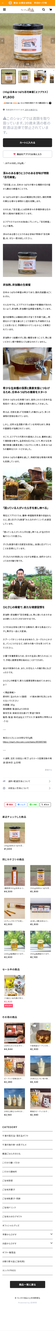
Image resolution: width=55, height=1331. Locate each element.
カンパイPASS (9, 1270)
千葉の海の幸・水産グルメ (14, 1144)
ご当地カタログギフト (12, 1216)
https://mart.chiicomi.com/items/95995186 (25, 742)
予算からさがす (9, 1234)
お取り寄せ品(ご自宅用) (13, 1261)
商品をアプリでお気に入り (29, 154)
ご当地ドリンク (9, 1207)
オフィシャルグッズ (10, 1225)
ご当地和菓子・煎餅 (11, 1198)
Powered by (24, 1303)
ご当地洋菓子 (8, 1189)
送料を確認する (31, 110)
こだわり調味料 (9, 1171)
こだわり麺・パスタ (11, 1162)
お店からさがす (9, 1243)
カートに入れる (27, 142)
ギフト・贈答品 (9, 1252)
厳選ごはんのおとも (11, 1153)
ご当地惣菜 (7, 1180)
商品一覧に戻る (27, 1284)
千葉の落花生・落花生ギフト (15, 1135)
